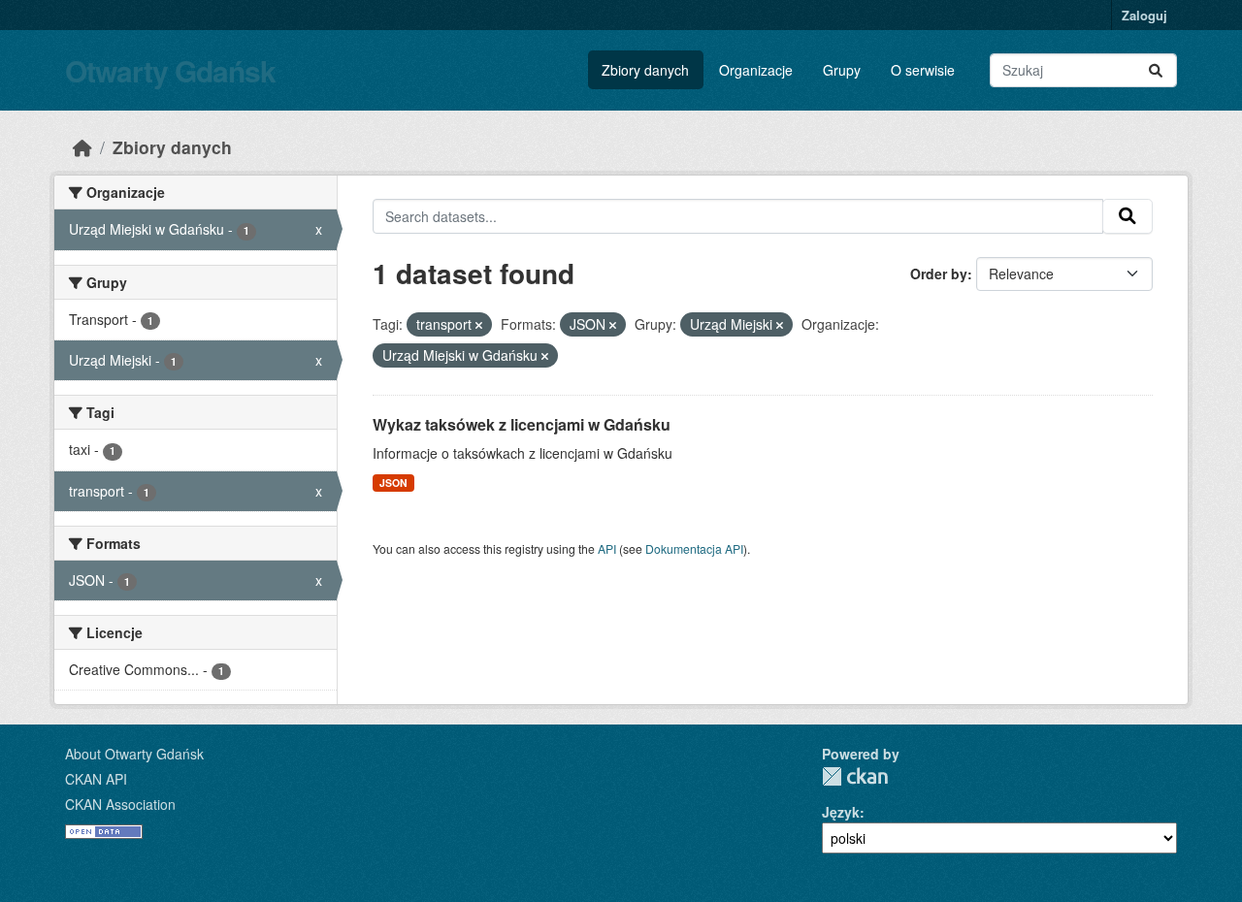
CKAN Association (120, 804)
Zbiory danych (645, 70)
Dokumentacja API (694, 548)
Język (841, 811)
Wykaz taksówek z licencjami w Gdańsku (521, 424)
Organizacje (756, 70)
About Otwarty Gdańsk (134, 753)
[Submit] (1155, 70)
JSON (393, 482)
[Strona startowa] (82, 147)
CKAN (855, 776)
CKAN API (96, 779)
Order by (938, 273)
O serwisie (923, 70)
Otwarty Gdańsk (170, 70)
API (607, 548)
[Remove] (478, 325)
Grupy (842, 70)
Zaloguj (1144, 15)
